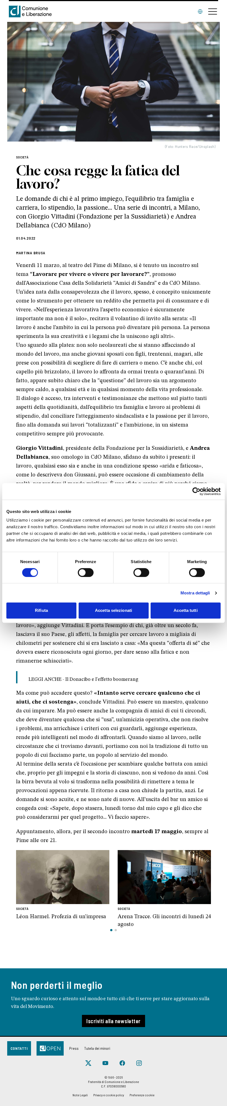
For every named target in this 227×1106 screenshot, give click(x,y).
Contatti (19, 1048)
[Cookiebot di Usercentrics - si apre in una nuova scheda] (196, 491)
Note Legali (80, 1095)
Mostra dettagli (195, 593)
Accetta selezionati (113, 610)
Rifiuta (41, 610)
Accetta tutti (185, 610)
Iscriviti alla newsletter (113, 1021)
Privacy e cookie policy (108, 1095)
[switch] (86, 572)
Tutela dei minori (97, 1048)
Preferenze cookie (142, 1095)
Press (74, 1048)
